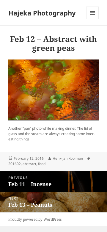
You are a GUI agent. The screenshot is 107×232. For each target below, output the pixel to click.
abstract (29, 163)
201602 (14, 163)
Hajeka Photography (42, 12)
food (41, 163)
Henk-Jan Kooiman (68, 158)
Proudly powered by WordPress (35, 219)
